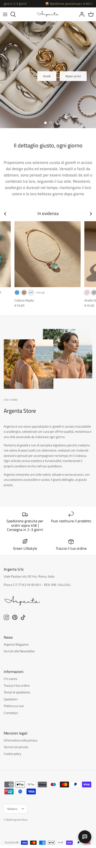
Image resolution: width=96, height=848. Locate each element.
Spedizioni (10, 699)
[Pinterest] (14, 617)
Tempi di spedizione (17, 692)
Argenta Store (19, 820)
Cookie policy (12, 753)
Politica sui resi (14, 705)
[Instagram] (6, 617)
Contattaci (11, 712)
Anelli (47, 76)
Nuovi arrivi (73, 76)
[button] (45, 122)
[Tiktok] (23, 617)
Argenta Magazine (16, 644)
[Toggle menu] (5, 14)
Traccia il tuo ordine (17, 685)
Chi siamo (10, 678)
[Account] (80, 14)
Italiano (12, 808)
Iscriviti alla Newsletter (19, 651)
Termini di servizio (16, 746)
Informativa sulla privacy (20, 740)
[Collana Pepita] (47, 254)
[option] (48, 74)
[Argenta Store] (48, 14)
